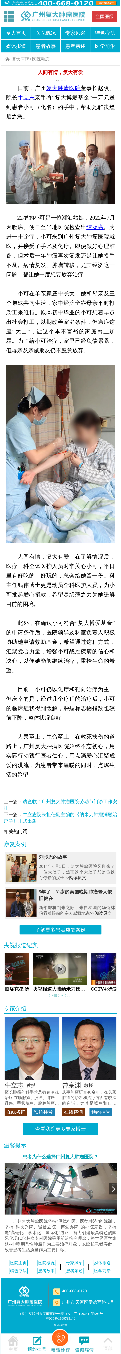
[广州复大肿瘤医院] (53, 16)
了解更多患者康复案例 (60, 930)
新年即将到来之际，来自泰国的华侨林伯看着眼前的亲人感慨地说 (77, 910)
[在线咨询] (84, 1343)
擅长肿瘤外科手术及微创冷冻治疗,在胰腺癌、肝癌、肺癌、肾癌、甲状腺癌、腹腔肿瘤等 (32, 1098)
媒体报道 (16, 46)
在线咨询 (15, 1112)
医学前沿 (105, 46)
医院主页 (18, 1263)
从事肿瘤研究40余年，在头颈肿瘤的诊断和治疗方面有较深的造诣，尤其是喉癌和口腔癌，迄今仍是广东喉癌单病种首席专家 (89, 1098)
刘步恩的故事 (53, 857)
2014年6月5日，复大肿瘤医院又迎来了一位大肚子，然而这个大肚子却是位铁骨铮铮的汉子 (77, 872)
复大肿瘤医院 (60, 1325)
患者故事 (46, 46)
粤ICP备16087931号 (60, 1318)
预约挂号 (43, 1112)
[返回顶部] (108, 1343)
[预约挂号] (37, 1343)
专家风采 (75, 33)
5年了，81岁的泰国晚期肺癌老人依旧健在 (75, 895)
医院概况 (46, 33)
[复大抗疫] (104, 16)
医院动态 (41, 59)
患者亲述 (75, 46)
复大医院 (20, 59)
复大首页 (16, 33)
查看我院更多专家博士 (60, 1129)
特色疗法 (105, 33)
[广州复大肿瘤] (25, 1296)
